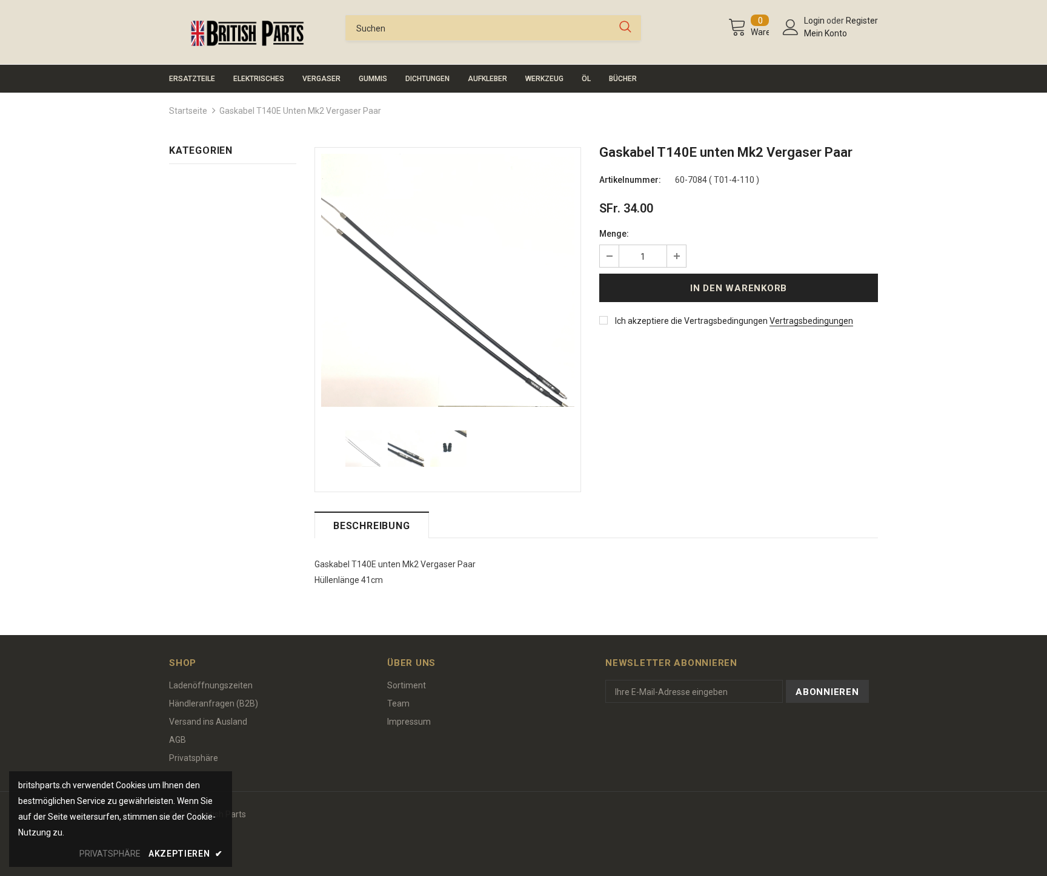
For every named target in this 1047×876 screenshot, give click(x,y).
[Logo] (248, 33)
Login (815, 20)
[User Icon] (790, 27)
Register (862, 20)
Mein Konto (825, 33)
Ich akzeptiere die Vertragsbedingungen (691, 321)
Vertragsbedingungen (811, 321)
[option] (447, 280)
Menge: (614, 234)
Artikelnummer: (630, 180)
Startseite (188, 111)
